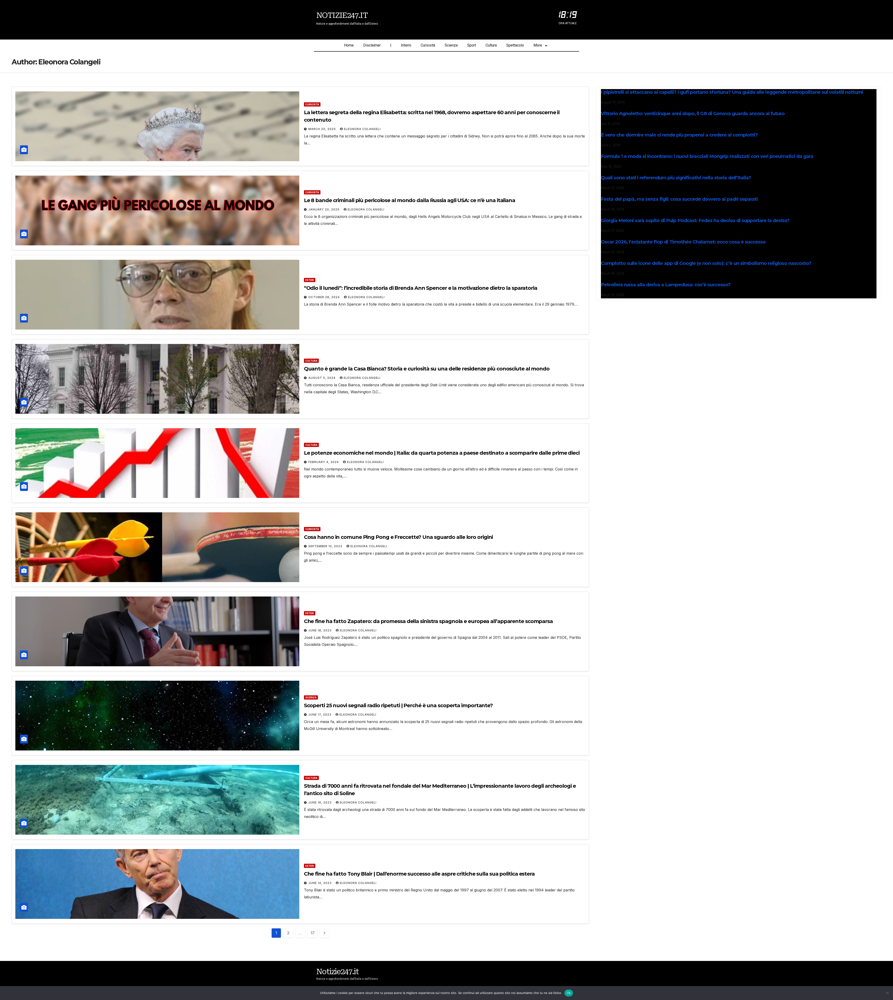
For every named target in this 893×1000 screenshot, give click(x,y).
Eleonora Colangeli (362, 129)
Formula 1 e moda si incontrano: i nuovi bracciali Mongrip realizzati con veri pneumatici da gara (707, 156)
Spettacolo (515, 45)
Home (349, 45)
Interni (406, 45)
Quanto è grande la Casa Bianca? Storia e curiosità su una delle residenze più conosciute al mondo (427, 369)
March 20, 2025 (322, 129)
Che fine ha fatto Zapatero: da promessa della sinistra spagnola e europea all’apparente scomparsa (428, 621)
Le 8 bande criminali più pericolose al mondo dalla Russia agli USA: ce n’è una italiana (409, 200)
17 (312, 932)
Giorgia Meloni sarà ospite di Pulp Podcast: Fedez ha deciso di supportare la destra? (695, 220)
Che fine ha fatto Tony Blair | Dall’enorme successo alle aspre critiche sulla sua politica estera (419, 874)
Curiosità (428, 45)
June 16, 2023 (320, 802)
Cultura (491, 45)
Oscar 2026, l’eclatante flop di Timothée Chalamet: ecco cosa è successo (683, 242)
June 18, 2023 (320, 630)
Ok (569, 993)
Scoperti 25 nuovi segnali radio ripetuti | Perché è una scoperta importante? (398, 705)
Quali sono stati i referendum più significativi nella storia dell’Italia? (676, 177)
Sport (471, 45)
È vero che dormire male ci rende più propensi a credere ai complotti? (679, 135)
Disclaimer (372, 45)
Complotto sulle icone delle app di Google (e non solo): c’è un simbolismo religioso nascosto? (706, 263)
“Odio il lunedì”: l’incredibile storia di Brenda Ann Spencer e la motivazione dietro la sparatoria (420, 288)
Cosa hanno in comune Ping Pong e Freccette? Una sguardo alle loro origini (398, 537)
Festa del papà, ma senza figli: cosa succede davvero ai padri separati (679, 199)
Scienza (451, 45)
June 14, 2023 (320, 883)
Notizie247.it (342, 15)
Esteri (309, 280)
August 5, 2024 (322, 378)
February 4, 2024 (324, 462)
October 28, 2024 (324, 297)
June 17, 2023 (320, 714)
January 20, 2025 (324, 209)
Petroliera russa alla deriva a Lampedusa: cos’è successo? (665, 284)
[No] (887, 993)
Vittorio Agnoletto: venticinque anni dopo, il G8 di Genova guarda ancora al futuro (693, 113)
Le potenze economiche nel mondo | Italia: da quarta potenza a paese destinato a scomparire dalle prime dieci (442, 453)
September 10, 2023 (325, 546)
